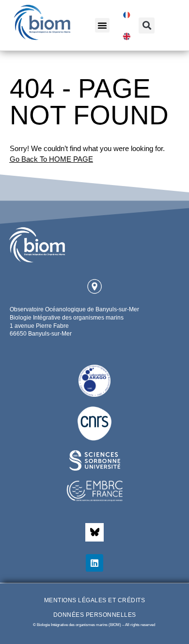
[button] (102, 25)
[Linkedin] (94, 563)
